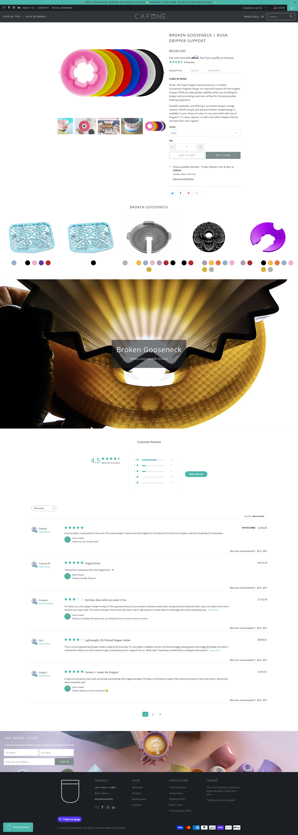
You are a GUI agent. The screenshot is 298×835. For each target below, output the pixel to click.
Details (195, 70)
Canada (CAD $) (253, 8)
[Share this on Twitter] (172, 193)
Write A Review (196, 474)
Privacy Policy (176, 793)
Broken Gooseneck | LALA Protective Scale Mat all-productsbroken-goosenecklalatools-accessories (31, 236)
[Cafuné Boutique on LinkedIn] (18, 7)
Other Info (214, 70)
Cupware (136, 804)
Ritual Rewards (62, 7)
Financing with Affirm (180, 810)
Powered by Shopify (115, 827)
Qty (171, 140)
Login (281, 7)
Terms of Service (177, 787)
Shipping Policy (177, 799)
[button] (13, 17)
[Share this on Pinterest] (188, 193)
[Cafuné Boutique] (150, 16)
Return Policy (176, 804)
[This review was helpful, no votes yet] (258, 551)
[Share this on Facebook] (180, 193)
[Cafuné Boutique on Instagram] (13, 7)
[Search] (291, 16)
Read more (213, 610)
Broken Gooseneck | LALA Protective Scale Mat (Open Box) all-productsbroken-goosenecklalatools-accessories (90, 236)
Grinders (136, 793)
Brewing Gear (139, 799)
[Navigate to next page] (160, 714)
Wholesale (137, 787)
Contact (43, 7)
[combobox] (255, 516)
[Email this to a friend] (196, 193)
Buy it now (223, 155)
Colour (172, 126)
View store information (183, 179)
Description (175, 70)
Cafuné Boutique (74, 827)
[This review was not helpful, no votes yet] (264, 551)
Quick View (149, 251)
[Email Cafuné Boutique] (3, 7)
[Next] (163, 72)
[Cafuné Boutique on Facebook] (8, 7)
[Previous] (59, 72)
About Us (29, 7)
